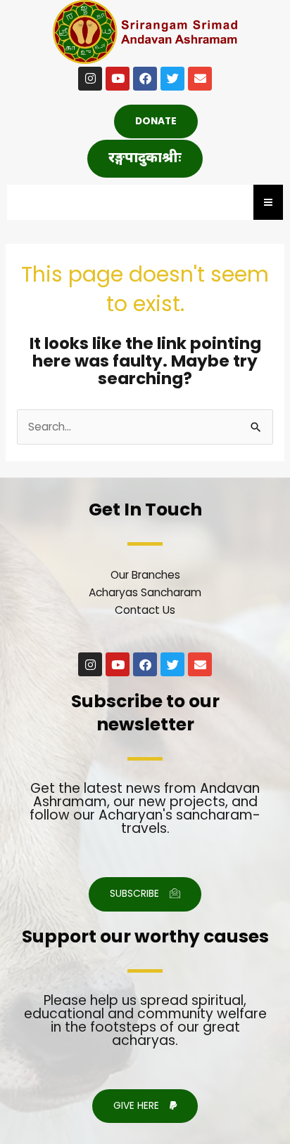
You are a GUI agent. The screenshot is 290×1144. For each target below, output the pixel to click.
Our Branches (145, 574)
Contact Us (145, 610)
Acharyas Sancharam (145, 592)
